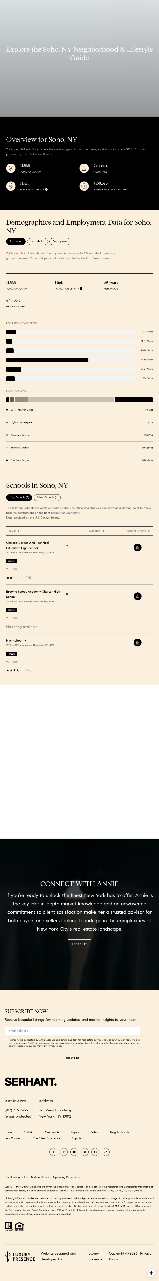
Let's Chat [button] (79, 944)
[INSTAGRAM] (64, 1152)
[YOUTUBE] (74, 1152)
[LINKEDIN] (85, 1152)
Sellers (95, 1132)
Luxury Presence (95, 1256)
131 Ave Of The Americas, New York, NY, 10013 (30, 552)
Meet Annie (52, 1132)
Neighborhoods (119, 1132)
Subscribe (72, 1058)
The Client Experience (46, 1138)
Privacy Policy (55, 1045)
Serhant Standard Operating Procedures (55, 1177)
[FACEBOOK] (53, 1152)
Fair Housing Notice (17, 1177)
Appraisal (77, 1138)
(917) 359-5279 (17, 1110)
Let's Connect (13, 1138)
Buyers (75, 1132)
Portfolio (28, 1132)
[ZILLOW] (95, 1152)
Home (8, 1132)
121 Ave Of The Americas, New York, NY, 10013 (30, 601)
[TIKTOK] (106, 1152)
